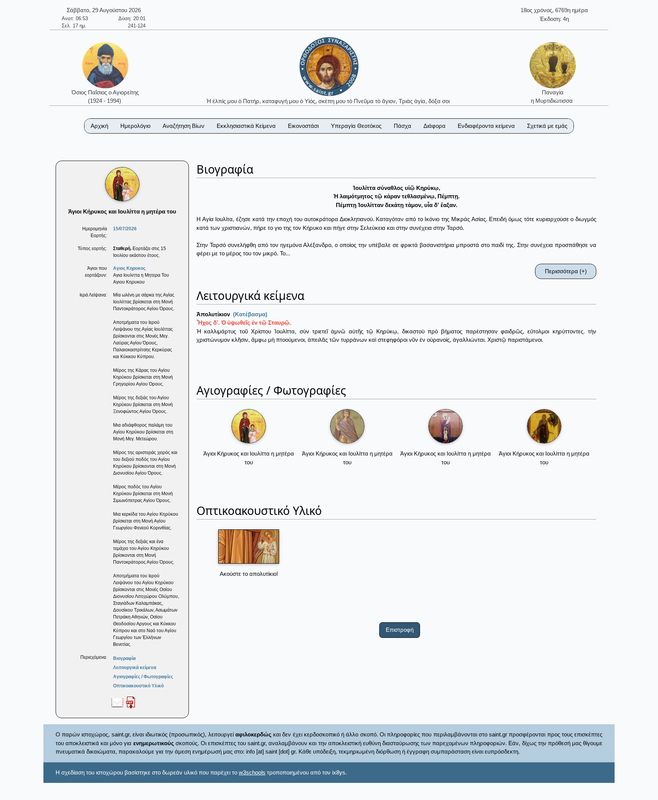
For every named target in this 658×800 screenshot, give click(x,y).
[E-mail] (117, 702)
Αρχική (99, 126)
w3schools (252, 772)
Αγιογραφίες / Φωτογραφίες (143, 676)
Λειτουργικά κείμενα (134, 667)
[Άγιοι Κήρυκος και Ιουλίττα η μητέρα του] (249, 426)
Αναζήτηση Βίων (183, 126)
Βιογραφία (124, 658)
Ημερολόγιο (135, 126)
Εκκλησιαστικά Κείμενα (246, 126)
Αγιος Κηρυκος (129, 268)
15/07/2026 (125, 228)
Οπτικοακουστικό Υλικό (138, 685)
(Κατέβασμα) (250, 314)
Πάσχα (402, 126)
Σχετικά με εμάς (547, 126)
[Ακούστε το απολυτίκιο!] (248, 546)
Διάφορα (434, 126)
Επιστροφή (400, 629)
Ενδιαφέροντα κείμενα (486, 126)
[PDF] (131, 702)
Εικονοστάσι (303, 126)
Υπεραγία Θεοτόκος (356, 126)
